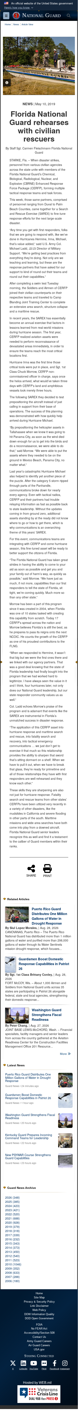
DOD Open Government (39, 1318)
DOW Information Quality (39, 1314)
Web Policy (39, 1310)
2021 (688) (12, 1218)
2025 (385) (12, 1201)
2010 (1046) (13, 1264)
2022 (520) (12, 1214)
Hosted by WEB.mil (37, 1382)
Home (39, 1293)
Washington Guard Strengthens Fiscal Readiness (46, 1014)
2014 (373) (12, 1247)
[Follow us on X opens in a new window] (13, 1364)
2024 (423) (12, 1206)
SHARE (31, 875)
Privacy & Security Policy (39, 1301)
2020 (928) (12, 1222)
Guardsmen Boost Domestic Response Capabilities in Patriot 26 (44, 964)
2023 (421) (12, 1210)
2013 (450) (12, 1252)
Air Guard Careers (39, 1345)
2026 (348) (12, 1197)
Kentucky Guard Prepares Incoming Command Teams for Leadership (28, 1136)
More (64, 1053)
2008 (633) (12, 1272)
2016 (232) (12, 1239)
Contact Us (39, 1336)
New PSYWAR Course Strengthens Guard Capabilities (28, 1156)
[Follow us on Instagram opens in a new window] (65, 1364)
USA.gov (39, 1349)
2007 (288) (12, 1277)
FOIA (39, 1324)
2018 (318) (12, 1231)
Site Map (39, 1297)
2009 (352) (12, 1268)
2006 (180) (12, 1281)
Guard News (12, 1086)
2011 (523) (12, 1260)
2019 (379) (12, 1227)
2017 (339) (12, 1235)
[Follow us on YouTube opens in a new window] (34, 1364)
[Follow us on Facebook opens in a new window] (54, 1364)
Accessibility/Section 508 (39, 1332)
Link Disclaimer (39, 1305)
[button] (19, 7)
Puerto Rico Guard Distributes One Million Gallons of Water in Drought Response (49, 916)
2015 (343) (12, 1243)
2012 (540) (12, 1256)
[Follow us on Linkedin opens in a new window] (23, 1364)
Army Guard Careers (39, 1341)
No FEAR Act (39, 1328)
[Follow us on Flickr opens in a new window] (44, 1364)
